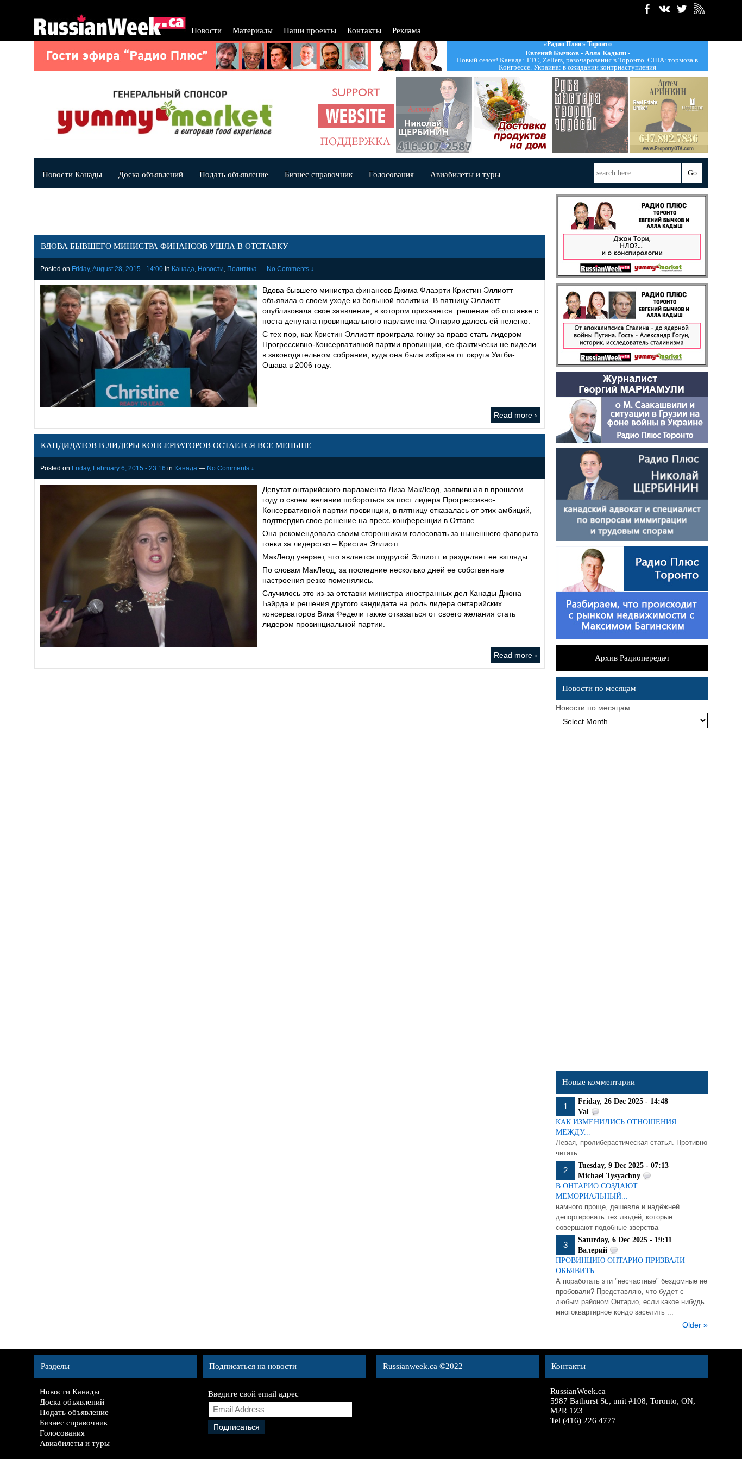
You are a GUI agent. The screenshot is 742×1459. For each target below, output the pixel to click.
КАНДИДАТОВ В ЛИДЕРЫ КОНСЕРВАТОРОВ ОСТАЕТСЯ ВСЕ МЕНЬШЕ (176, 445)
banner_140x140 (356, 115)
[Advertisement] (632, 902)
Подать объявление (233, 174)
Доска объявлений (150, 174)
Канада (183, 269)
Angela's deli (512, 115)
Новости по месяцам (593, 707)
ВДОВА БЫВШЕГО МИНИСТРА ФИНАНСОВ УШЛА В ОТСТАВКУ (164, 246)
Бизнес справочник (319, 174)
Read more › (515, 415)
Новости (206, 30)
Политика (242, 269)
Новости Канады (72, 174)
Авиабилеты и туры (465, 174)
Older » (695, 1324)
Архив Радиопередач (632, 657)
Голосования (391, 174)
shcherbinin (434, 115)
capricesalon (590, 115)
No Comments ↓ (290, 269)
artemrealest (669, 115)
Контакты (364, 30)
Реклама (406, 30)
